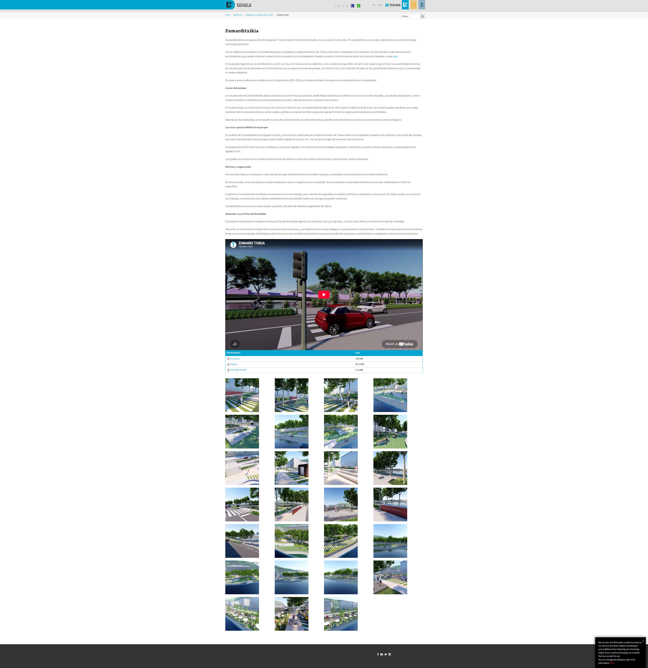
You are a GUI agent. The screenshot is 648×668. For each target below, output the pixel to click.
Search (422, 16)
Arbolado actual (238, 369)
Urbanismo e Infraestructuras (259, 15)
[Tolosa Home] (238, 4)
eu (380, 4)
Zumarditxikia (282, 15)
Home (227, 15)
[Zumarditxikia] (248, 395)
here (612, 663)
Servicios (238, 15)
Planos (233, 364)
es (374, 4)
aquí (395, 56)
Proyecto (235, 358)
